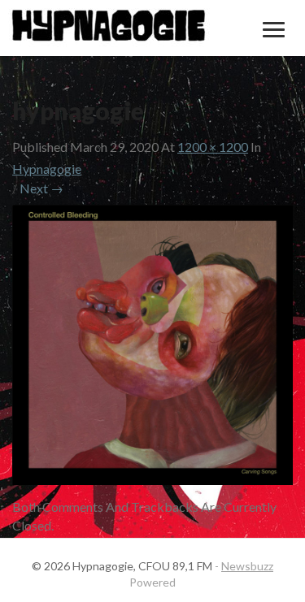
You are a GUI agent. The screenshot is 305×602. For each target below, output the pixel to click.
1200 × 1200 (212, 146)
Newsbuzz (247, 566)
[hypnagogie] (152, 349)
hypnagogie (46, 168)
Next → (41, 188)
